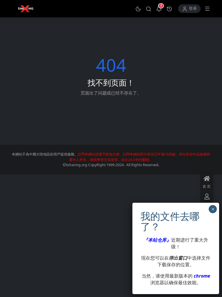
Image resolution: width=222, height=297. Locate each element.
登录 (193, 8)
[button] (138, 8)
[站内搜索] (149, 8)
